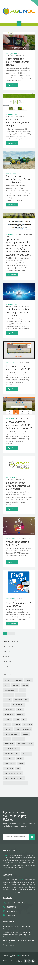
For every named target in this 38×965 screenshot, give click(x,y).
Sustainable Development (11, 749)
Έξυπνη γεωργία (9, 768)
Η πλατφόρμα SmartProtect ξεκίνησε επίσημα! (17, 122)
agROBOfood (20, 598)
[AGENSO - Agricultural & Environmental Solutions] (19, 11)
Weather (19, 758)
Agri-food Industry (10, 690)
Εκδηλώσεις (22, 234)
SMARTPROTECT (10, 55)
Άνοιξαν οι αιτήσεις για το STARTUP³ (17, 543)
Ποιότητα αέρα (8, 783)
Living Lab (7, 724)
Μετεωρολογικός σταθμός (13, 773)
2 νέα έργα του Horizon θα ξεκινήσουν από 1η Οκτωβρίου (18, 312)
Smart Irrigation (19, 739)
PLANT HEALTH (8, 729)
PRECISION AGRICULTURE (12, 734)
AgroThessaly (20, 695)
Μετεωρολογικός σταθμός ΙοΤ (14, 778)
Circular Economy (21, 700)
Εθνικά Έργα (7, 661)
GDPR (5, 961)
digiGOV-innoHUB (9, 709)
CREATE (6, 704)
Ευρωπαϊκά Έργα (19, 55)
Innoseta (20, 173)
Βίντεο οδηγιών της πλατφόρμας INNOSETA (18, 367)
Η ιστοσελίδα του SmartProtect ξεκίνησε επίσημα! (17, 61)
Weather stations (10, 763)
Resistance (25, 734)
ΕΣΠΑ (18, 768)
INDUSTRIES (7, 719)
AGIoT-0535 (25, 685)
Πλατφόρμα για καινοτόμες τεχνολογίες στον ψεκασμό (18, 179)
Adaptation (19, 680)
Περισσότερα (12, 85)
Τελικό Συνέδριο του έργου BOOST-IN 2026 (16, 926)
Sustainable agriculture (25, 744)
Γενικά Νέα (6, 651)
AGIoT (6, 685)
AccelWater (8, 680)
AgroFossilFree (9, 306)
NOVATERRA (17, 306)
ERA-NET (20, 709)
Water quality (27, 753)
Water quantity (9, 758)
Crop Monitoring (17, 705)
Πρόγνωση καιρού (21, 783)
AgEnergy (28, 680)
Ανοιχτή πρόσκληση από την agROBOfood (18, 605)
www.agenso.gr (11, 915)
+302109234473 (11, 907)
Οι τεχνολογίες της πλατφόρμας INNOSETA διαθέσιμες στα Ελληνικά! (19, 425)
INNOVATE (16, 719)
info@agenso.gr (12, 911)
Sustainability (9, 744)
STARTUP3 (20, 538)
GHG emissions (9, 714)
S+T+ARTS (7, 739)
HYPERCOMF (20, 714)
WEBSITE (21, 763)
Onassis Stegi (28, 724)
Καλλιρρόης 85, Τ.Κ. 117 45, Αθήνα (17, 903)
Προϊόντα (6, 666)
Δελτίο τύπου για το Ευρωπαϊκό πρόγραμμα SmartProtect (18, 485)
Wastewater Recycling (12, 754)
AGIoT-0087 (15, 685)
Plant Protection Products (23, 729)
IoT (24, 719)
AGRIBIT (22, 690)
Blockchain (8, 700)
